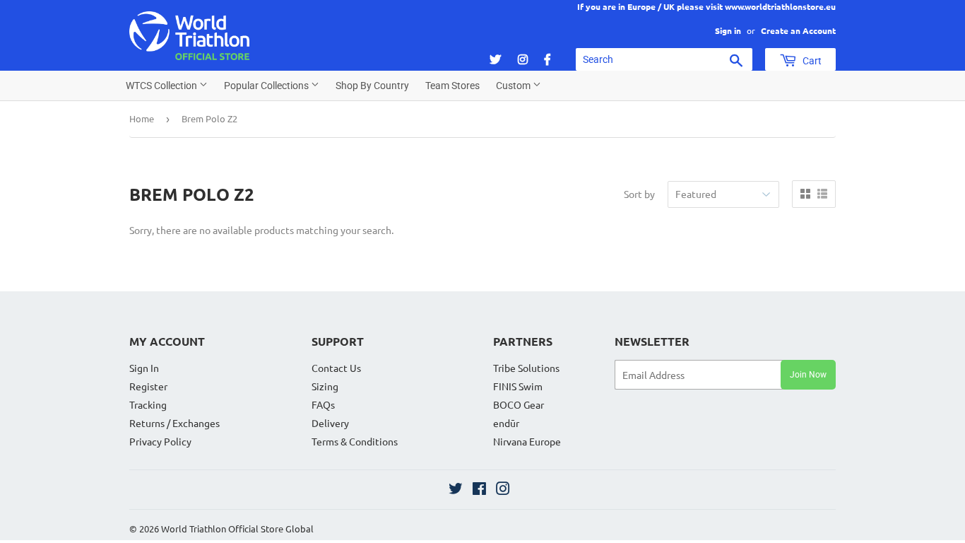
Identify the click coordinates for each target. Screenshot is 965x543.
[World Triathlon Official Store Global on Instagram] (503, 490)
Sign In (144, 367)
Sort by (639, 193)
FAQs (323, 404)
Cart (811, 60)
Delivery (330, 422)
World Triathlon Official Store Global (237, 528)
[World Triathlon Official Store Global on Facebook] (479, 490)
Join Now (808, 375)
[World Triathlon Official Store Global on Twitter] (456, 490)
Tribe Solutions (526, 367)
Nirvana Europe (527, 441)
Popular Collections (267, 85)
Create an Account (798, 30)
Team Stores (452, 85)
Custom (514, 85)
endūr (506, 422)
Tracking (148, 404)
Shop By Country (372, 85)
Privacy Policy (160, 441)
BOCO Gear (518, 404)
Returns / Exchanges (174, 422)
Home (141, 118)
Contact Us (336, 367)
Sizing (325, 386)
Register (148, 386)
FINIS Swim (518, 386)
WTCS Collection (162, 85)
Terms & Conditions (355, 441)
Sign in (728, 30)
